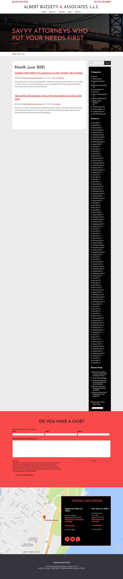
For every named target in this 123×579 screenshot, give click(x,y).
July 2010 (95, 358)
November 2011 (97, 325)
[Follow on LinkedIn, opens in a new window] (72, 539)
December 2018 (97, 245)
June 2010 (95, 360)
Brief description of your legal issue (25, 439)
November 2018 (97, 247)
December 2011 (97, 323)
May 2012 (95, 311)
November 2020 (97, 193)
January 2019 (96, 243)
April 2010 (95, 363)
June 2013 (95, 280)
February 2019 (96, 240)
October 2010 (96, 351)
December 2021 (97, 163)
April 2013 (95, 285)
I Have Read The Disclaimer (25, 475)
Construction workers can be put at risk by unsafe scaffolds (99, 382)
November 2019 (97, 219)
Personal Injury (97, 107)
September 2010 (97, 353)
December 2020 (97, 191)
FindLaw (82, 568)
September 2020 (97, 198)
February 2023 (96, 130)
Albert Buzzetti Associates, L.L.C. (61, 7)
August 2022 (96, 144)
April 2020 (95, 210)
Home (44, 12)
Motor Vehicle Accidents (96, 101)
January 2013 (96, 292)
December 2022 (97, 135)
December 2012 (97, 294)
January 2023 (96, 132)
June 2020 (95, 205)
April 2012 (95, 313)
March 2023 (96, 127)
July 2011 (95, 334)
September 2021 (97, 170)
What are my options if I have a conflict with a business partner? (99, 373)
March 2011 (96, 339)
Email (47, 431)
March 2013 (96, 287)
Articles (62, 12)
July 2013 (95, 278)
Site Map (47, 568)
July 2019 (95, 229)
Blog (69, 12)
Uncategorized (97, 111)
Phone (80, 431)
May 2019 (95, 233)
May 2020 (95, 207)
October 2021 (96, 167)
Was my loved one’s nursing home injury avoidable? (99, 388)
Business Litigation (98, 81)
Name (15, 431)
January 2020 (96, 214)
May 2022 (95, 151)
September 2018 (97, 252)
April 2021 (95, 182)
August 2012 (96, 304)
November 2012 (97, 297)
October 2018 (96, 250)
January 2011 (96, 344)
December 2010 (97, 346)
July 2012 (95, 306)
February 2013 (96, 290)
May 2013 (95, 283)
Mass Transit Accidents (99, 94)
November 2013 (97, 269)
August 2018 (96, 254)
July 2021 (95, 175)
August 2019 (96, 226)
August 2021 (96, 172)
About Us (52, 12)
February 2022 (96, 158)
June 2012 (95, 309)
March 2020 (96, 212)
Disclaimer (16, 461)
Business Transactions (99, 85)
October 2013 (96, 271)
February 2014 (96, 262)
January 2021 (96, 189)
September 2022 (97, 142)
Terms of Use (19, 471)
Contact (78, 12)
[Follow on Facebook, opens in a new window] (67, 539)
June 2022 (95, 149)
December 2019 (97, 217)
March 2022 (96, 156)
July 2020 (95, 203)
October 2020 (96, 196)
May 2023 (95, 123)
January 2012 (96, 320)
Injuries (94, 92)
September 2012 (97, 301)
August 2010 (96, 356)
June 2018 (95, 259)
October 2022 (96, 139)
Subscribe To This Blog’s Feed (99, 403)
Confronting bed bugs (99, 378)
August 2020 (96, 200)
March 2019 (96, 238)
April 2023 (95, 125)
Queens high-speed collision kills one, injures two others (48, 73)
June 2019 (95, 231)
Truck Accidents (97, 109)
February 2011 (96, 341)
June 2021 (95, 177)
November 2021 (97, 165)
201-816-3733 (21, 1)
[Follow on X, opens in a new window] (78, 539)
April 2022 (95, 153)
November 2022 (97, 137)
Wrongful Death (97, 114)
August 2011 (96, 332)
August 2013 (96, 276)
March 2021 (96, 184)
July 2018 (95, 257)
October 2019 (96, 222)
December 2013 (97, 266)
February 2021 (96, 186)
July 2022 (95, 146)
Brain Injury (96, 79)
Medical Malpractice (98, 98)
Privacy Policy (31, 471)
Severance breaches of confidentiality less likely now (99, 394)
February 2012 (96, 318)
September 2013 (97, 273)
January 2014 (96, 264)
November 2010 (97, 348)
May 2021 (95, 179)
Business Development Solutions (69, 568)
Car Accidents (60, 78)
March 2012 (96, 316)
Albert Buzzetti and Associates (32, 78)
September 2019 (97, 224)
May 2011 (95, 337)
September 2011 (97, 330)
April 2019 (95, 236)
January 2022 (96, 160)
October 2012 (96, 299)
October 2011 (96, 327)
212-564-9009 (104, 1)
